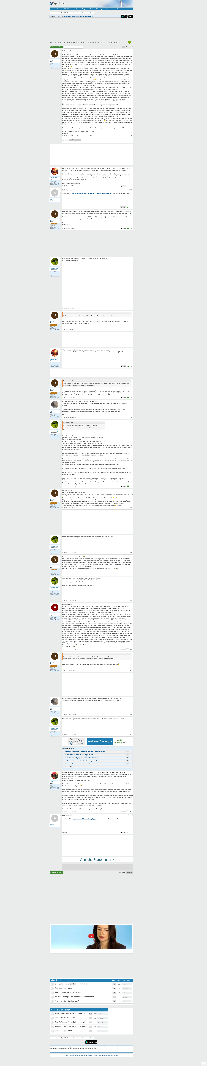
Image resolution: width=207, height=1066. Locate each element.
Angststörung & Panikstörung (85, 1038)
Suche (77, 9)
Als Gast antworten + (56, 46)
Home (52, 9)
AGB (100, 1055)
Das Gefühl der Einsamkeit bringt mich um (71, 983)
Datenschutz (84, 1055)
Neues (59, 9)
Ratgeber (84, 9)
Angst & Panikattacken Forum (68, 1038)
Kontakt (66, 1055)
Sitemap (116, 1055)
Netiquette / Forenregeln (107, 1055)
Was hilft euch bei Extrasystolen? (68, 992)
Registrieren (120, 9)
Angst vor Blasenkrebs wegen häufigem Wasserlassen (76, 1026)
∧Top (203, 1064)
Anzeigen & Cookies (93, 1055)
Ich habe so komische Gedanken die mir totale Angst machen (85, 42)
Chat (91, 9)
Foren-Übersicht (55, 1038)
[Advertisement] (97, 522)
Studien (108, 9)
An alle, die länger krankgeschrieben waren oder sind (75, 996)
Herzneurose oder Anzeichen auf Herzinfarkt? (73, 1013)
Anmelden (129, 9)
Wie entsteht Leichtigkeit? (65, 1017)
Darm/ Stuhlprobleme (63, 988)
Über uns (71, 1055)
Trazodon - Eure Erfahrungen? (67, 1001)
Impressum (77, 1055)
